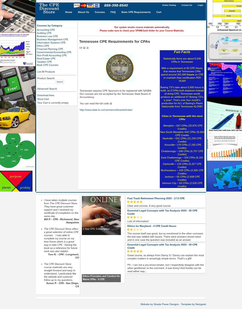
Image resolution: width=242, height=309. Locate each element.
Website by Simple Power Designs (159, 304)
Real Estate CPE (46, 58)
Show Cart (43, 99)
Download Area (45, 95)
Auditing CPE (44, 33)
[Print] (84, 48)
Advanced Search (47, 88)
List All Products (46, 71)
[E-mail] (80, 48)
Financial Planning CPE (50, 49)
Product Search (46, 78)
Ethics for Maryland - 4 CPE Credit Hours (151, 226)
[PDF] (87, 48)
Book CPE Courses (47, 65)
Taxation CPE (44, 61)
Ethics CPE (43, 45)
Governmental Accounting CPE (54, 52)
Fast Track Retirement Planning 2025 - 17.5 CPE (156, 198)
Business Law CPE (47, 36)
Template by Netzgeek (193, 304)
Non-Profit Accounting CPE (52, 55)
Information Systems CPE (51, 42)
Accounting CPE (46, 29)
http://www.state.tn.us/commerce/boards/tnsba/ (106, 109)
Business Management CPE (52, 39)
